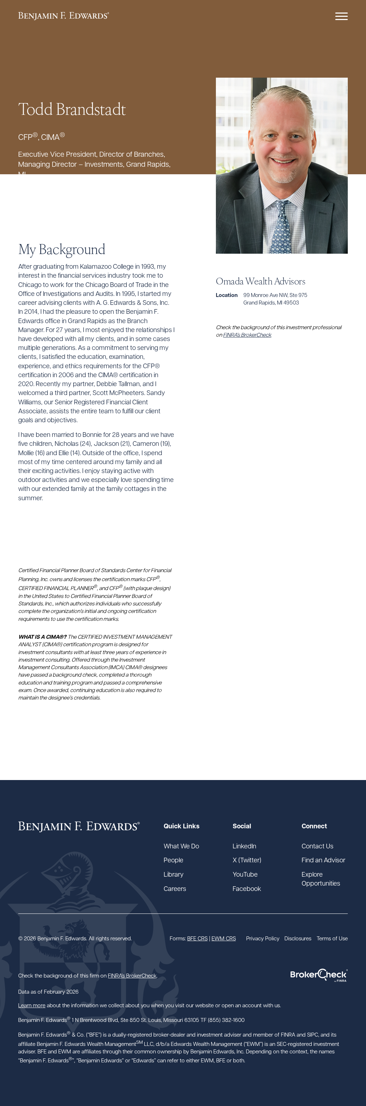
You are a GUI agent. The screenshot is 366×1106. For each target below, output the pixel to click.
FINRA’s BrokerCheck (247, 334)
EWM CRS (224, 938)
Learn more (31, 1005)
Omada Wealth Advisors (260, 280)
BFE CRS (197, 938)
